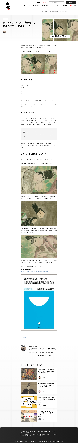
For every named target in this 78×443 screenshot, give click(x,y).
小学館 (62, 441)
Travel (52, 5)
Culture (29, 5)
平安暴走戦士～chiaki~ (33, 346)
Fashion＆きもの (45, 5)
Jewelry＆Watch (36, 5)
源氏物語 (24, 337)
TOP (37, 11)
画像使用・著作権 (56, 441)
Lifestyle (57, 5)
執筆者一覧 (26, 441)
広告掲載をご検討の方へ (19, 441)
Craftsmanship (65, 5)
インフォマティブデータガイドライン (45, 441)
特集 (71, 5)
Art (24, 5)
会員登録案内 (71, 2)
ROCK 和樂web (42, 11)
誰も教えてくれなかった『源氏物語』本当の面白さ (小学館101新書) (34, 271)
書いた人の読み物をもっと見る (44, 355)
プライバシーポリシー (33, 441)
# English (45, 2)
